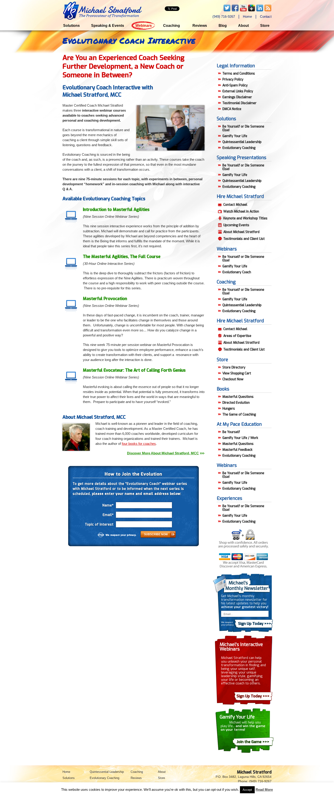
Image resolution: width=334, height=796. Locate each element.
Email (108, 515)
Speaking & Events (107, 26)
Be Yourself (231, 432)
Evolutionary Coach (236, 272)
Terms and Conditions (238, 73)
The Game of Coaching (239, 414)
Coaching (171, 26)
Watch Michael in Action (241, 211)
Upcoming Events (236, 225)
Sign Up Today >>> (253, 696)
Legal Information (236, 66)
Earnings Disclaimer (237, 97)
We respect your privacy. (121, 535)
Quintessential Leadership (242, 142)
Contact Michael (235, 205)
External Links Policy (237, 91)
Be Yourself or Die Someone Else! (243, 128)
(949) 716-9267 (223, 16)
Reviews (199, 26)
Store (264, 26)
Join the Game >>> (253, 741)
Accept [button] (247, 789)
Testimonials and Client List (244, 239)
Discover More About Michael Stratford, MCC (163, 453)
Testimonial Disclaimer (239, 103)
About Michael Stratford (241, 232)
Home (247, 16)
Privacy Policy (232, 79)
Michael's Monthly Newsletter (246, 585)
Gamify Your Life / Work (240, 438)
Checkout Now (232, 379)
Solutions (71, 26)
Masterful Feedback (237, 450)
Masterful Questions (238, 397)
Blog (223, 26)
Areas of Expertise (237, 336)
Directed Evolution (236, 403)
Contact (266, 16)
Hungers (228, 408)
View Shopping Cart (236, 373)
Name (108, 505)
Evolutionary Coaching (238, 148)
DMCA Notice (231, 109)
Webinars (143, 26)
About (243, 26)
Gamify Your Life (234, 136)
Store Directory (233, 367)
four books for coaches (139, 444)
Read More (264, 789)
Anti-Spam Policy (235, 85)
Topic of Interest (99, 524)
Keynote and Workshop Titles (245, 218)
